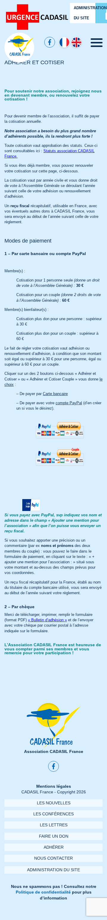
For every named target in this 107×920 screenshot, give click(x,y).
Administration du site (53, 870)
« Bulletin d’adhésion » (47, 620)
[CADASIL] (19, 47)
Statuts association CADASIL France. (49, 153)
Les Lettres (53, 825)
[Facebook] (49, 42)
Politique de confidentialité (43, 892)
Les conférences (53, 814)
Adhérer (54, 847)
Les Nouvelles (53, 803)
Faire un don (53, 836)
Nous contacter (53, 858)
